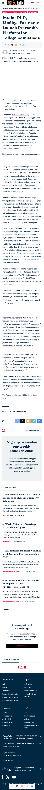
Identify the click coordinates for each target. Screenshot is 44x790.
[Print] (23, 45)
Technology (33, 12)
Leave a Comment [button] (34, 430)
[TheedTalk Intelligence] (15, 2)
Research (5, 515)
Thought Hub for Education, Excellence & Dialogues (26, 737)
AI (14, 411)
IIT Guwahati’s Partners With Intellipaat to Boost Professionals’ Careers (20, 583)
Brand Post (10, 8)
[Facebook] (18, 667)
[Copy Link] (19, 45)
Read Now (22, 645)
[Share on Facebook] (8, 45)
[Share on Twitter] (12, 45)
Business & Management (10, 571)
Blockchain (21, 411)
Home (4, 8)
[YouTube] (25, 667)
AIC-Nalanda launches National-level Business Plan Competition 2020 (21, 553)
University (6, 542)
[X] (21, 667)
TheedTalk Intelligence (7, 737)
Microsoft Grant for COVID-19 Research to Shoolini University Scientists (21, 497)
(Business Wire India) (20, 114)
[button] (4, 2)
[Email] (16, 45)
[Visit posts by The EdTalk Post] (5, 52)
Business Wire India (20, 12)
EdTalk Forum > (8, 760)
